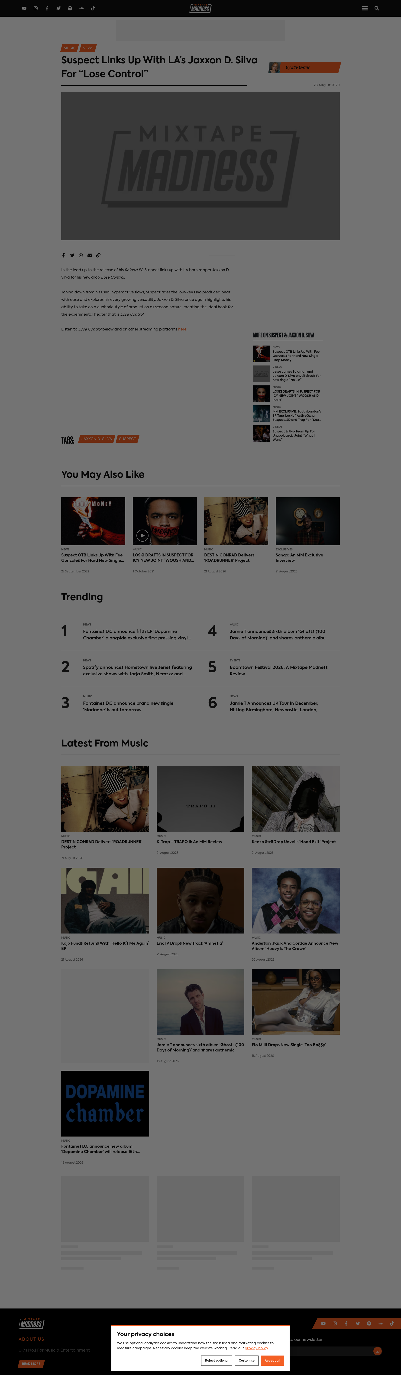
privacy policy (256, 1348)
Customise (247, 1360)
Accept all (272, 1360)
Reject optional (216, 1360)
